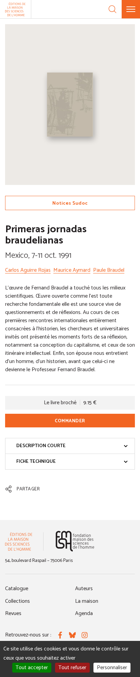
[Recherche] (112, 9)
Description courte (41, 446)
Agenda (84, 613)
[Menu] (131, 9)
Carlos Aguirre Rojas (28, 270)
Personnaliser (112, 667)
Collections (17, 601)
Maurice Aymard (71, 270)
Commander (70, 421)
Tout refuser (72, 667)
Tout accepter (32, 667)
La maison (86, 601)
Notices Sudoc (70, 203)
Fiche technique (36, 462)
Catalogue (16, 588)
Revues (13, 613)
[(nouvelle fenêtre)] (75, 541)
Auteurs (84, 588)
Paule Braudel (108, 270)
